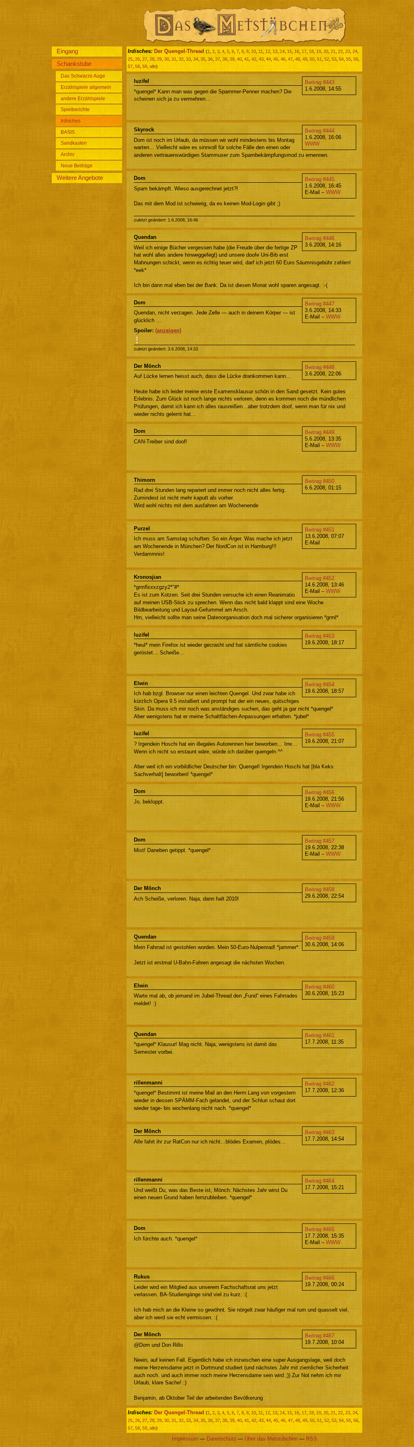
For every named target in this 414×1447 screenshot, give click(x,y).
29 (159, 59)
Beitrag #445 (319, 179)
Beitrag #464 (319, 1181)
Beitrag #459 (319, 938)
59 (144, 66)
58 (137, 66)
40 (239, 59)
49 (304, 59)
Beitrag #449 (319, 432)
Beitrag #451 (319, 530)
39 (232, 59)
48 (297, 59)
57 (130, 66)
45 (275, 59)
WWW (312, 144)
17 (304, 51)
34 (195, 59)
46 (283, 59)
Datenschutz (221, 1439)
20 (325, 51)
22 (340, 51)
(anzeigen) (168, 330)
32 (181, 59)
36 (210, 59)
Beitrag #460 (319, 987)
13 (274, 51)
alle (153, 66)
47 (290, 59)
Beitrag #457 (319, 841)
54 (341, 59)
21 (333, 51)
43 (261, 59)
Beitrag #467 (319, 1336)
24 (355, 51)
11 (260, 51)
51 (319, 59)
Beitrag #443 (319, 82)
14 (282, 51)
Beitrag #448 (319, 367)
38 (224, 59)
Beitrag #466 (319, 1278)
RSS (311, 1439)
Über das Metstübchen (271, 1439)
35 (203, 59)
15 (289, 51)
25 (130, 59)
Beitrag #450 (319, 481)
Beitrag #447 (319, 304)
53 (334, 59)
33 (188, 59)
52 (326, 59)
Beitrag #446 (319, 238)
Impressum (185, 1439)
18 (311, 51)
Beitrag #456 (319, 792)
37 (217, 59)
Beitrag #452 (319, 578)
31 (173, 59)
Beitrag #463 (319, 1132)
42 (253, 59)
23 (347, 51)
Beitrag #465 (319, 1229)
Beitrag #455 (319, 735)
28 (152, 59)
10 (253, 51)
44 (268, 59)
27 (144, 59)
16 (296, 51)
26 (137, 59)
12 (267, 51)
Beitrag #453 (319, 636)
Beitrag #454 (319, 684)
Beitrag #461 (319, 1035)
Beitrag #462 (319, 1084)
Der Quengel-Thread (179, 51)
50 (312, 59)
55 (348, 59)
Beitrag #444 (319, 131)
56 (355, 59)
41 (246, 59)
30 (166, 59)
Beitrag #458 (319, 889)
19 (318, 51)
